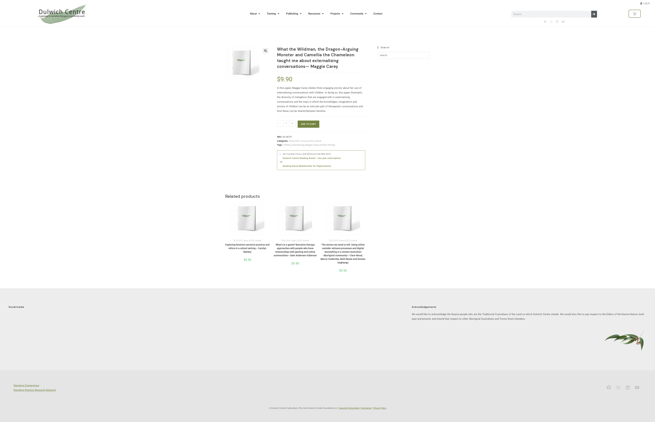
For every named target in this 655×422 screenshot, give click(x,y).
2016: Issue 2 (291, 240)
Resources (314, 13)
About (253, 13)
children (287, 145)
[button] (265, 51)
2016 (283, 240)
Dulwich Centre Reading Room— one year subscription (312, 158)
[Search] (594, 14)
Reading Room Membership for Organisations (307, 166)
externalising (298, 145)
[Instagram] (551, 21)
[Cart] (635, 14)
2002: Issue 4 (301, 141)
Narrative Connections (26, 385)
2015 (235, 240)
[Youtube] (563, 21)
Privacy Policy (379, 408)
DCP (311, 141)
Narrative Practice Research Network (35, 390)
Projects (335, 13)
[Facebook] (545, 21)
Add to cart (308, 124)
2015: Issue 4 (244, 240)
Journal (317, 141)
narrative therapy (327, 145)
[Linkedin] (557, 21)
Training (271, 13)
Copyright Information (349, 408)
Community (356, 13)
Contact (377, 13)
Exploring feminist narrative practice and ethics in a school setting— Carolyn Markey (247, 248)
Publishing (292, 13)
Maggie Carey (311, 145)
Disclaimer (366, 408)
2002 (291, 141)
